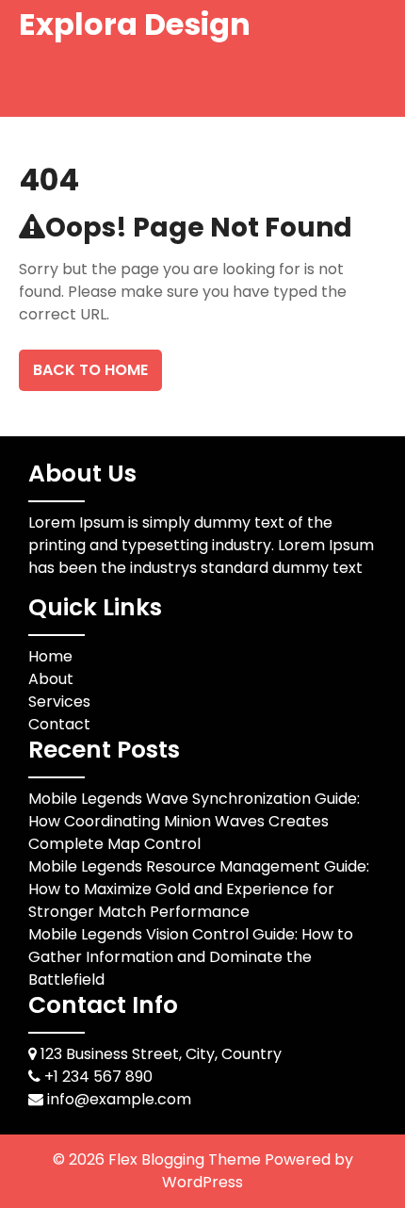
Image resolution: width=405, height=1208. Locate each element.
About (50, 679)
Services (59, 701)
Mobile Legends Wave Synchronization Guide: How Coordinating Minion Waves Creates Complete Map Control (194, 821)
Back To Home (90, 370)
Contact (59, 724)
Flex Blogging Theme (186, 1159)
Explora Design (135, 24)
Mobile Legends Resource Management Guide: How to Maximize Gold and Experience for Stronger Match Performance (198, 889)
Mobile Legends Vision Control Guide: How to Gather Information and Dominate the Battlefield (190, 956)
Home (50, 656)
